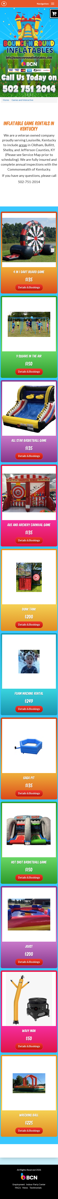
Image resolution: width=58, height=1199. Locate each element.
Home (6, 100)
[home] (3, 3)
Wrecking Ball (29, 1115)
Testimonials (35, 1187)
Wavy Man (29, 1030)
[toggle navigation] (53, 3)
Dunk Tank (29, 609)
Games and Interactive (22, 100)
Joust (29, 946)
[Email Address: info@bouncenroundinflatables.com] (29, 57)
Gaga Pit (29, 777)
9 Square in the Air (29, 355)
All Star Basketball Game (29, 440)
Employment (19, 1184)
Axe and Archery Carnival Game (29, 524)
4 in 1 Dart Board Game (29, 271)
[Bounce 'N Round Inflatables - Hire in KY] (29, 32)
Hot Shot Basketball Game (29, 862)
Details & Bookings (29, 287)
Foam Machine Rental (29, 693)
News (25, 1187)
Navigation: (43, 3)
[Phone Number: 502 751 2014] (29, 88)
